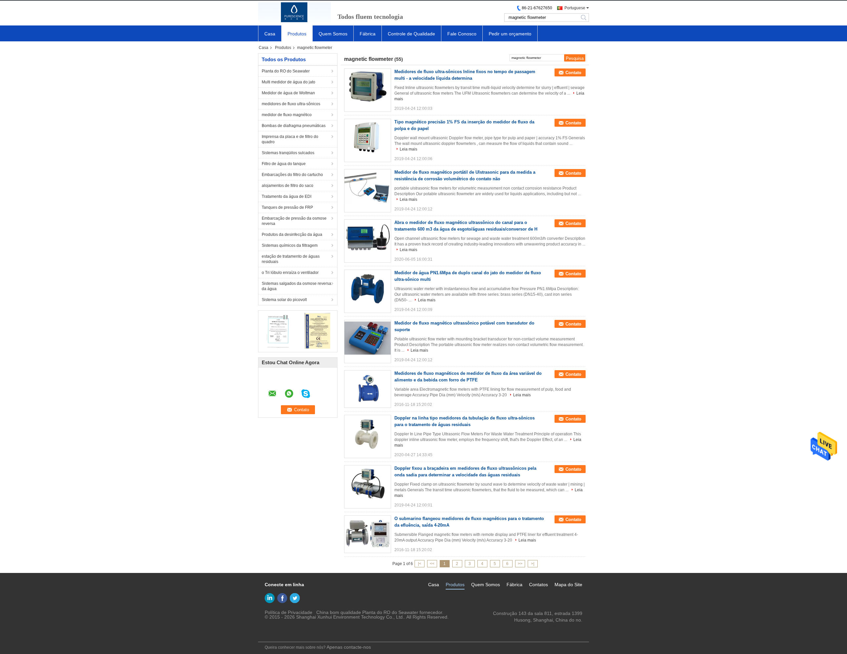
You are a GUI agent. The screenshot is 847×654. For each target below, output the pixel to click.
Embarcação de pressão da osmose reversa (294, 221)
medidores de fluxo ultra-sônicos (291, 104)
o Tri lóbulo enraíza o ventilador (290, 272)
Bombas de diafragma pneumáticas (294, 125)
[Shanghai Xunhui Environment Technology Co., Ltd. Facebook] (282, 598)
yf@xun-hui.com (565, 626)
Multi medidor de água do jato (288, 82)
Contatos (538, 584)
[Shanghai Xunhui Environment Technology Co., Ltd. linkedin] (270, 598)
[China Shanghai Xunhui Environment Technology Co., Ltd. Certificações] (278, 330)
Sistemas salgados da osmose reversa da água (296, 286)
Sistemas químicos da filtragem (290, 245)
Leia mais (408, 149)
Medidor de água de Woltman (288, 93)
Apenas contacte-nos (349, 647)
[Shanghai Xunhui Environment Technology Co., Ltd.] (294, 12)
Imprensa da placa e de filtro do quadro (290, 139)
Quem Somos (333, 33)
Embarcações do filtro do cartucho (292, 174)
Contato (573, 72)
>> (520, 563)
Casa (269, 33)
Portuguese (574, 8)
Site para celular (280, 632)
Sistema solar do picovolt (284, 299)
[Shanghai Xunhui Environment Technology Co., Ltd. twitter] (295, 598)
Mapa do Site (568, 584)
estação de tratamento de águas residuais (291, 259)
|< (419, 563)
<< (432, 563)
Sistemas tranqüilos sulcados (288, 153)
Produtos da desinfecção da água (292, 234)
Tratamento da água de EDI (286, 196)
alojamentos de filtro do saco (287, 185)
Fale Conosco (461, 33)
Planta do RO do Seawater (286, 71)
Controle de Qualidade (411, 33)
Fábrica (368, 33)
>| (532, 563)
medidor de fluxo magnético (287, 114)
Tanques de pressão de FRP (287, 207)
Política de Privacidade (288, 612)
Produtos (297, 33)
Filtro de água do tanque (284, 163)
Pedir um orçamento (510, 33)
